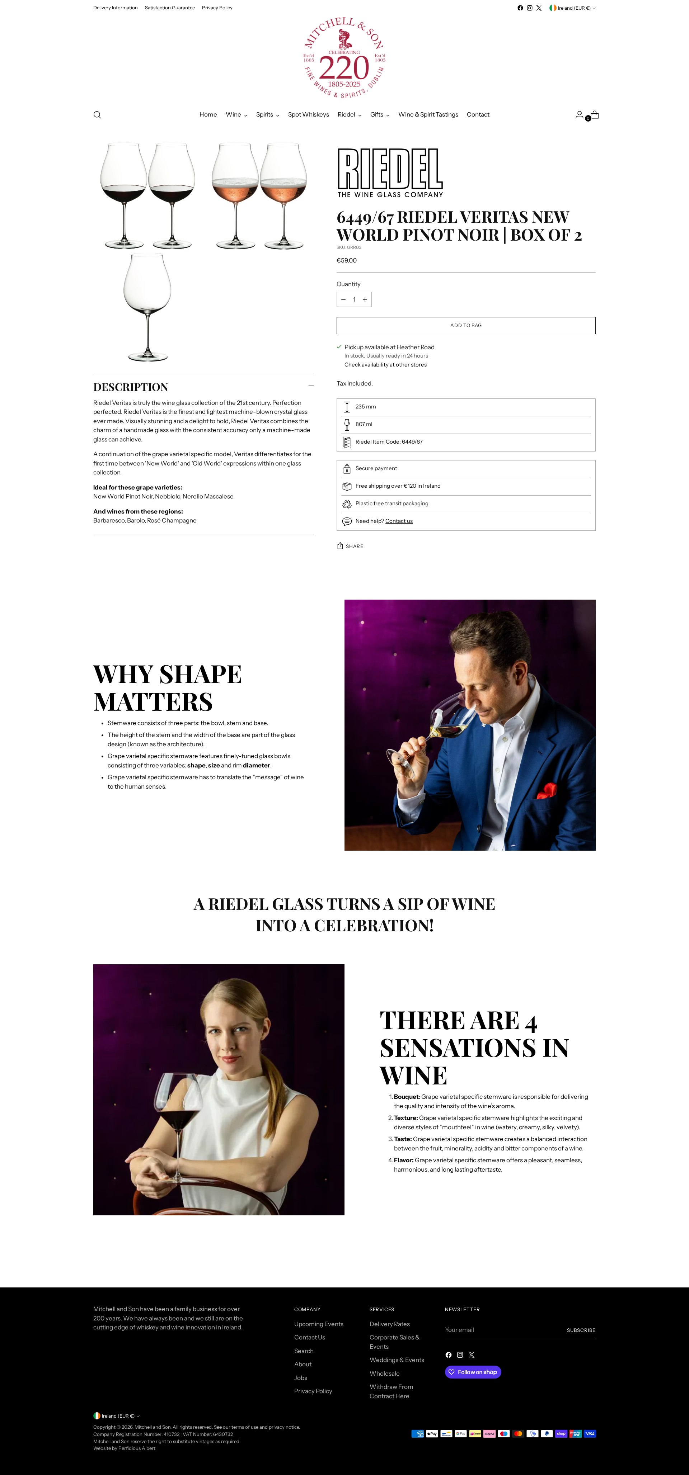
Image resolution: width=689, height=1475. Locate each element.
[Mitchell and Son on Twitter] (539, 8)
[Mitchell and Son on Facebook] (520, 8)
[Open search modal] (97, 115)
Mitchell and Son (152, 1427)
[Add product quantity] (364, 299)
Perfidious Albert (136, 1448)
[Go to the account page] (577, 115)
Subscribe (581, 1330)
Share (354, 546)
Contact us (399, 520)
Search (304, 1351)
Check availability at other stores (385, 364)
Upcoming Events (318, 1324)
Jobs (300, 1377)
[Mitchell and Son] (344, 58)
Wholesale (385, 1373)
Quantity (349, 284)
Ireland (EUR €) (574, 8)
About (302, 1364)
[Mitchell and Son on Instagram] (529, 8)
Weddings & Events (397, 1359)
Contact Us (309, 1337)
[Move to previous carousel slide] (573, 1263)
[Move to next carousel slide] (589, 1263)
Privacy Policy (313, 1391)
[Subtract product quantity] (343, 299)
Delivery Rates (390, 1324)
